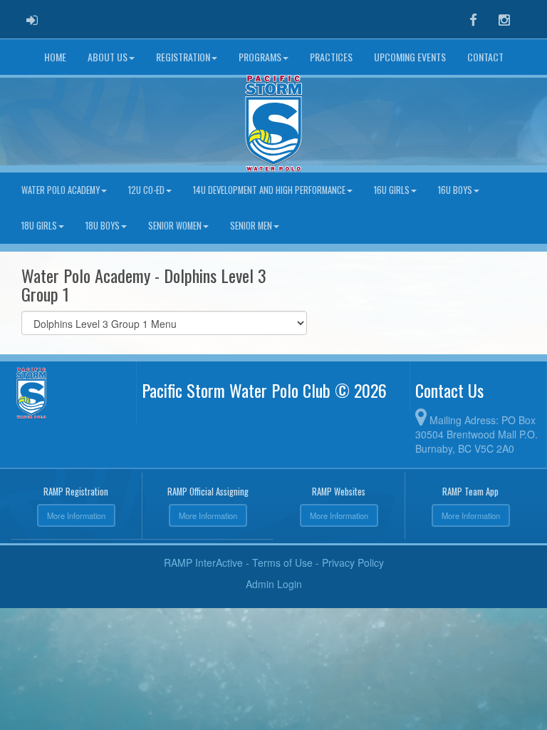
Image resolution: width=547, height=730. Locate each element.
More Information (76, 515)
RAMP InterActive (203, 562)
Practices (331, 56)
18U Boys (102, 225)
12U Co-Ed (146, 190)
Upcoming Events (410, 56)
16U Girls (392, 190)
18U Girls (39, 225)
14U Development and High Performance (269, 190)
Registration (183, 56)
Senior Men (251, 225)
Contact (485, 56)
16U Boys (455, 190)
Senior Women (175, 225)
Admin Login (274, 584)
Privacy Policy (353, 562)
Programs (260, 56)
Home (55, 56)
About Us (107, 56)
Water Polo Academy (60, 190)
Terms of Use (282, 562)
